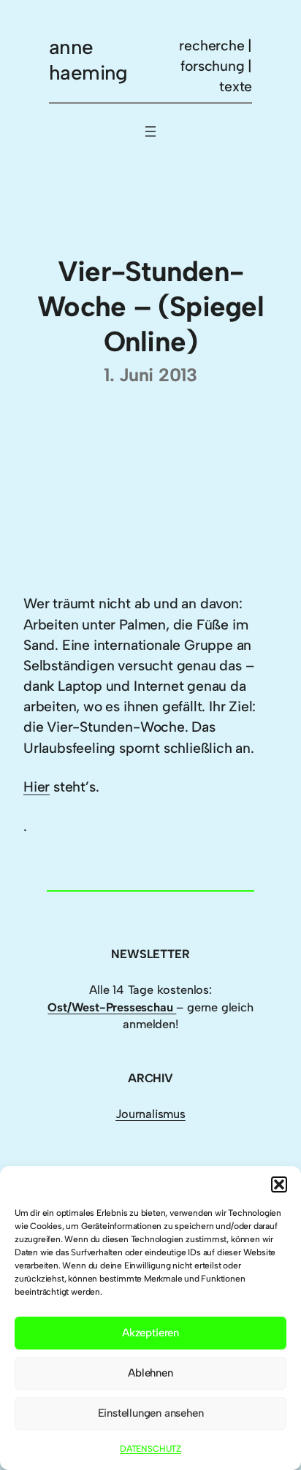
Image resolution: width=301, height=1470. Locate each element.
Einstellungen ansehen (151, 1413)
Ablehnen (150, 1372)
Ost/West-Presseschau (111, 1007)
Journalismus (150, 1114)
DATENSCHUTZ (150, 1449)
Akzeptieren (150, 1332)
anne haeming (88, 60)
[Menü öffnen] (150, 131)
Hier (36, 786)
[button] (279, 1184)
